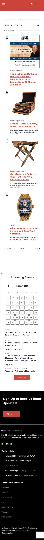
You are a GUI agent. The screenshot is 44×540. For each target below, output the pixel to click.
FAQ (3, 502)
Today (22, 248)
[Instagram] (12, 444)
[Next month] (36, 286)
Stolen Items (6, 517)
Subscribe (5, 492)
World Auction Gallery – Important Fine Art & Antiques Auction (23, 177)
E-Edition (5, 488)
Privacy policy (7, 533)
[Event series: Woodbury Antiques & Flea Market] (26, 368)
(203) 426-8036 (11, 466)
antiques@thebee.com (28, 475)
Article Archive (7, 507)
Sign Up (11, 414)
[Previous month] (8, 286)
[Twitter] (8, 444)
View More (22, 378)
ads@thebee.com (29, 470)
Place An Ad (6, 497)
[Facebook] (3, 444)
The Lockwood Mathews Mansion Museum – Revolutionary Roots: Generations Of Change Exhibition (23, 79)
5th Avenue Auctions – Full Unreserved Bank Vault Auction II (24, 231)
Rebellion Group (23, 530)
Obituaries (5, 512)
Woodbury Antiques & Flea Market (20, 371)
